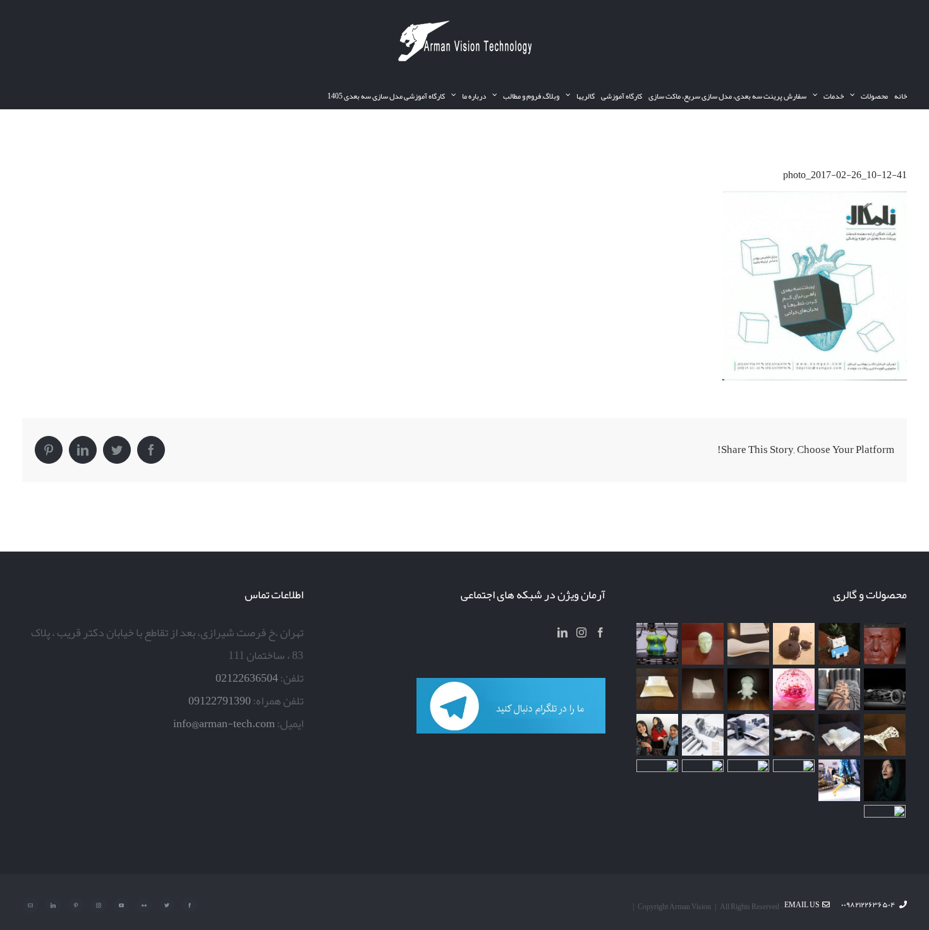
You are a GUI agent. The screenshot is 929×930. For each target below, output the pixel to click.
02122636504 (247, 678)
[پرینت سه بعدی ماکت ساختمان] (703, 735)
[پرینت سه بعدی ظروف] (657, 689)
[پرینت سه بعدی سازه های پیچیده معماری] (748, 644)
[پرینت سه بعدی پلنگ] (794, 735)
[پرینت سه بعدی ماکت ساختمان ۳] (839, 735)
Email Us (803, 904)
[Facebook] (600, 632)
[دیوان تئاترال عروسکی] (657, 735)
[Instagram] (581, 632)
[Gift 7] (839, 644)
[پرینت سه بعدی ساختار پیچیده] (885, 735)
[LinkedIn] (562, 632)
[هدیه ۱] (794, 689)
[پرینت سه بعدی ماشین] (703, 780)
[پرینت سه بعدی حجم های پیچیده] (794, 644)
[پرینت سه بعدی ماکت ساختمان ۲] (748, 735)
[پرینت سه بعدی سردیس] (703, 644)
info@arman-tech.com (224, 723)
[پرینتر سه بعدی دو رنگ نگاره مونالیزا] (657, 644)
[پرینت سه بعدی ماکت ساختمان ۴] (703, 689)
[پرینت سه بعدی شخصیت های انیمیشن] (748, 689)
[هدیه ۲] (839, 689)
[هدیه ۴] (885, 689)
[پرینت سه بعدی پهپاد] (839, 780)
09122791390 (219, 700)
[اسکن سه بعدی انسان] (885, 644)
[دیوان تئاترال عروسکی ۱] (885, 780)
